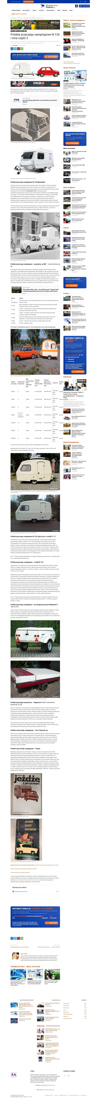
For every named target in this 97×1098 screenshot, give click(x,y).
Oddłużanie (72, 285)
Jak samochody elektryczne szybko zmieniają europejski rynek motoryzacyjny (78, 192)
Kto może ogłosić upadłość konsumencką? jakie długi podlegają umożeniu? (51, 1052)
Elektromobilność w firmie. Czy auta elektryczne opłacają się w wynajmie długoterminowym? (79, 206)
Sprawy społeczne (69, 68)
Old (25, 31)
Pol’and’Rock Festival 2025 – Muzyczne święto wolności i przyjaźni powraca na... (78, 411)
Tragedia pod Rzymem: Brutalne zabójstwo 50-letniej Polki (78, 124)
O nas (70, 10)
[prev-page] (11, 988)
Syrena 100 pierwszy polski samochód (20, 872)
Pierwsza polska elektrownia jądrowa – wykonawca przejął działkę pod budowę (78, 48)
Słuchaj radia (52, 56)
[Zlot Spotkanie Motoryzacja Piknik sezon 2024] (40, 1019)
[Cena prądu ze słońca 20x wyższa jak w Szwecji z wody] (67, 55)
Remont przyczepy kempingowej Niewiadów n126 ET (24, 868)
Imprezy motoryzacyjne (68, 61)
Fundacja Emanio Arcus (63, 1095)
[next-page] (14, 988)
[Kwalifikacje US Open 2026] (14, 1020)
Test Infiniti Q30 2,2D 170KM (78, 165)
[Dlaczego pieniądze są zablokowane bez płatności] (67, 306)
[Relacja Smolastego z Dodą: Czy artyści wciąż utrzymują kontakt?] (67, 239)
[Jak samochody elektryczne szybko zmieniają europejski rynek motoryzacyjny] (67, 192)
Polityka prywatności (49, 1095)
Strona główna (16, 10)
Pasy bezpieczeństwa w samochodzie (20, 947)
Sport (58, 10)
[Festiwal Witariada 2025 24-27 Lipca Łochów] (67, 418)
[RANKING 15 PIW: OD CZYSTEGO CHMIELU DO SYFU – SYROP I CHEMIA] (40, 1011)
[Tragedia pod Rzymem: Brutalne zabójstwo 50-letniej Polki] (67, 124)
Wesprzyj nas (52, 923)
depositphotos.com (50, 1085)
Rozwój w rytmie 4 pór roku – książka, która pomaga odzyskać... (78, 476)
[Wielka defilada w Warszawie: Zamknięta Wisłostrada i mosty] (67, 232)
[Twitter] (15, 48)
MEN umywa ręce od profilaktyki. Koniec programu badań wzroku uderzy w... (78, 101)
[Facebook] (83, 2)
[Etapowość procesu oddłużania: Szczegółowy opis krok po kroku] (40, 1059)
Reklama (64, 10)
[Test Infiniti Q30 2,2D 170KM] (67, 166)
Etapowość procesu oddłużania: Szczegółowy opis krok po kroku (52, 1059)
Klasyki (23, 31)
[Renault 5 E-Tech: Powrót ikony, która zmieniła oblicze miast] (67, 213)
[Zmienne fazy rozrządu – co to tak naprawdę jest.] (67, 180)
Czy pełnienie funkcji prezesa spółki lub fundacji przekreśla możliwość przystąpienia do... (52, 1044)
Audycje (41, 10)
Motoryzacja (18, 31)
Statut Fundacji (83, 1095)
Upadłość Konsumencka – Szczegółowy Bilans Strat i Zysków (51, 1037)
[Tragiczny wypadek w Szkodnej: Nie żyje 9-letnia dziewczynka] (67, 117)
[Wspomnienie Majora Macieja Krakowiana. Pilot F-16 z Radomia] (67, 260)
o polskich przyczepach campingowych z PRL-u (46, 865)
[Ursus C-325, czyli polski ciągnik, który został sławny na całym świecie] (52, 974)
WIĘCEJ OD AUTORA (33, 967)
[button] (81, 1)
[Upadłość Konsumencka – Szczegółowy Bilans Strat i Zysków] (40, 1037)
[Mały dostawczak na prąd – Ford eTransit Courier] (67, 220)
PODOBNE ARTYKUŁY (18, 967)
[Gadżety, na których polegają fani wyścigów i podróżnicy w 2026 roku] (67, 328)
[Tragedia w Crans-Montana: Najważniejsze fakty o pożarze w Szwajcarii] (67, 246)
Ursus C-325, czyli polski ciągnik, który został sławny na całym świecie (51, 982)
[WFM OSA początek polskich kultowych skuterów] (67, 160)
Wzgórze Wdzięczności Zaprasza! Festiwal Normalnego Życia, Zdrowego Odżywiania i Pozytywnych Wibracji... (78, 433)
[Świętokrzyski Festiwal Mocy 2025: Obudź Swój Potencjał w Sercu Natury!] (67, 424)
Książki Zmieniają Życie (71, 442)
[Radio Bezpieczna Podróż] (49, 6)
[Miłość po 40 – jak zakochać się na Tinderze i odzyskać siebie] (67, 462)
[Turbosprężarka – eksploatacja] (67, 173)
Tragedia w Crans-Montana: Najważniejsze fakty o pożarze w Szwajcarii (79, 246)
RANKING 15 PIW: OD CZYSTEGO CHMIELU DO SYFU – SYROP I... (52, 1011)
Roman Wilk (65, 399)
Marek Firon (65, 88)
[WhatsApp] (21, 48)
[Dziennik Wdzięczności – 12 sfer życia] (67, 469)
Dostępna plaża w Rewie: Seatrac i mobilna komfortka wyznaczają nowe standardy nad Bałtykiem (35, 982)
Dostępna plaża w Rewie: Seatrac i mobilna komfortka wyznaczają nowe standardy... (74, 85)
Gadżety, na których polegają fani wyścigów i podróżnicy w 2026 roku (78, 328)
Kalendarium (67, 377)
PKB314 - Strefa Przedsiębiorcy (74, 20)
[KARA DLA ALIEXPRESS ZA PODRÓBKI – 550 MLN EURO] (67, 41)
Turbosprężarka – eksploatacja (79, 172)
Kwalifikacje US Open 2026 (25, 1019)
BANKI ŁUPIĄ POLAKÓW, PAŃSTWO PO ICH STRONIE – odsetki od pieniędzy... (78, 34)
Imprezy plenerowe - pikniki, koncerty (71, 63)
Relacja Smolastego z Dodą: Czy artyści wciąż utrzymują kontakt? (78, 239)
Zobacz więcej (29, 1096)
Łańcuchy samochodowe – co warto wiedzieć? (49, 947)
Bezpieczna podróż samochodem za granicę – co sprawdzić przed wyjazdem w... (79, 313)
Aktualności (26, 10)
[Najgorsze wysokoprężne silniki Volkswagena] (67, 153)
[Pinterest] (18, 48)
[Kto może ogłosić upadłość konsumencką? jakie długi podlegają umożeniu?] (40, 1052)
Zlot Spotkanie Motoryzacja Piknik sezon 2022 (28, 880)
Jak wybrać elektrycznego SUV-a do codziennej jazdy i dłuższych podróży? (79, 199)
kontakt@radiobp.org (49, 1089)
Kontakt (55, 1095)
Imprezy (66, 228)
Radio (34, 10)
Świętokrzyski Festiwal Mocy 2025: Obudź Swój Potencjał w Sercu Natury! (78, 425)
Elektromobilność (69, 187)
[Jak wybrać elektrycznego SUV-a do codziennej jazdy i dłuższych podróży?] (67, 199)
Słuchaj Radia (29, 1)
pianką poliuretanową (30, 277)
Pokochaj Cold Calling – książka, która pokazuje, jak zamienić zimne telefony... (78, 447)
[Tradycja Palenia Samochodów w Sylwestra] (67, 253)
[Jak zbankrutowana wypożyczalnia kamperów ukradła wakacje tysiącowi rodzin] (67, 298)
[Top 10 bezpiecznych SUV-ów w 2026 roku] (40, 1004)
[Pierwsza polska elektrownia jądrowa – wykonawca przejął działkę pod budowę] (67, 47)
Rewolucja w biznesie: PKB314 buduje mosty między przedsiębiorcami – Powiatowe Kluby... (73, 395)
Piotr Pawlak (15, 45)
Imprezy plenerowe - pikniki (68, 389)
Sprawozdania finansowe (74, 1095)
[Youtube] (85, 2)
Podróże (66, 293)
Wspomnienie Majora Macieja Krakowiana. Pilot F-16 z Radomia (78, 260)
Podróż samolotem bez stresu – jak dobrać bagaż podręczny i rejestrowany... (79, 321)
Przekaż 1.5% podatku (21, 14)
